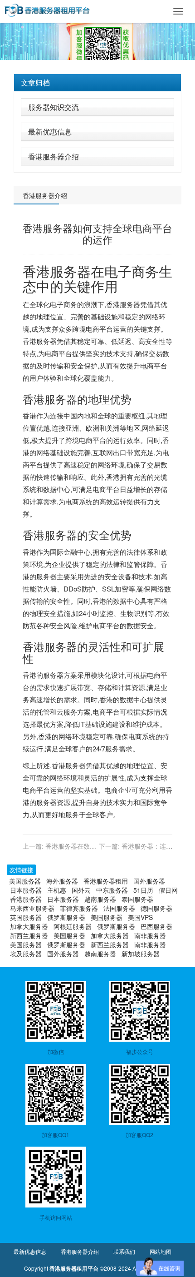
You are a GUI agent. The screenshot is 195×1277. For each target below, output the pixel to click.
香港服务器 (57, 271)
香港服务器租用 (105, 880)
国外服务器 (149, 880)
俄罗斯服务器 (66, 917)
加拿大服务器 (29, 926)
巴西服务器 (156, 926)
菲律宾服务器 (79, 908)
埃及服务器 (26, 953)
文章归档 (35, 82)
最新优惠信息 (50, 131)
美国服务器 (25, 880)
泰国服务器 (137, 899)
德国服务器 (156, 908)
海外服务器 (62, 880)
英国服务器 (26, 917)
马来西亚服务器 (32, 908)
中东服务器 (112, 889)
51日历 (143, 889)
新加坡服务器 (141, 953)
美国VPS (140, 917)
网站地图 (160, 1251)
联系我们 (124, 1251)
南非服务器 (150, 935)
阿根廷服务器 (73, 926)
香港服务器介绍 (53, 156)
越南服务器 (100, 899)
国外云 (81, 889)
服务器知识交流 (53, 107)
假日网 (168, 889)
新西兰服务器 (29, 935)
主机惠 (56, 889)
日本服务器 (26, 889)
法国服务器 (119, 908)
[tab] (97, 82)
